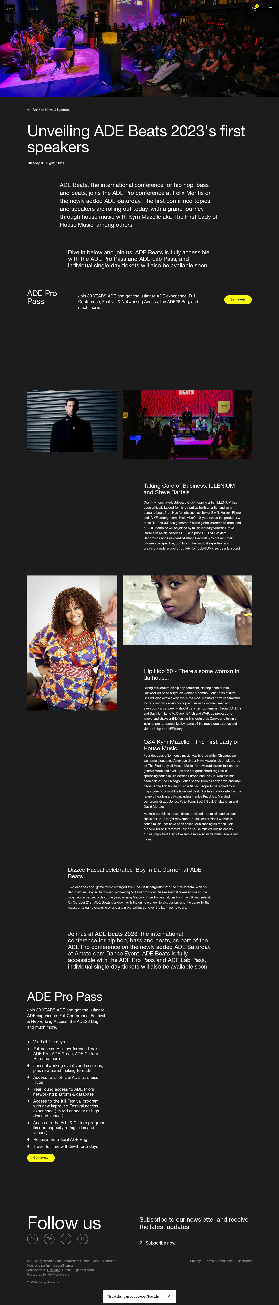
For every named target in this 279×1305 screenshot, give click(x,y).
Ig (66, 1239)
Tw (49, 1239)
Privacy (195, 1261)
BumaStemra (63, 1265)
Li (82, 1239)
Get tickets (238, 299)
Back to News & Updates (51, 110)
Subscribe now (161, 1243)
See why (153, 1296)
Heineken (53, 1270)
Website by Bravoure (44, 1282)
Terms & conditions (219, 1261)
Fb (32, 1239)
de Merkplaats (58, 1274)
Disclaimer (244, 1261)
